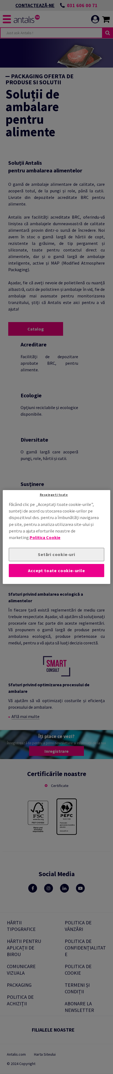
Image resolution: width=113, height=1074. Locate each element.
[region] (56, 537)
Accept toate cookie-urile (56, 570)
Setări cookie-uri (56, 554)
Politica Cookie (45, 537)
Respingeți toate (54, 495)
